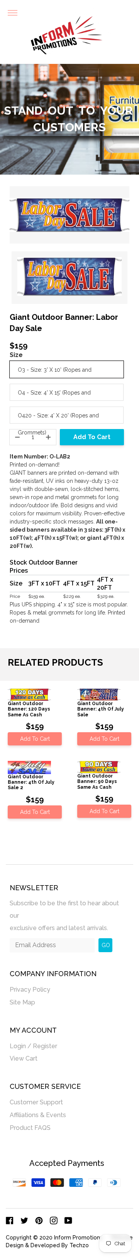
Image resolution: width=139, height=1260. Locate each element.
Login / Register (33, 1046)
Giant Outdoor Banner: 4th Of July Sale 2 (31, 782)
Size (16, 355)
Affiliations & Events (38, 1115)
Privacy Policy (30, 989)
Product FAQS (30, 1127)
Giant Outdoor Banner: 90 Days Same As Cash (97, 781)
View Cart (23, 1058)
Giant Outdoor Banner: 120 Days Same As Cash (29, 709)
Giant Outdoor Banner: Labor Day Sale (64, 322)
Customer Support (36, 1102)
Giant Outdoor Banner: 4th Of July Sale (100, 709)
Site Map (22, 1002)
